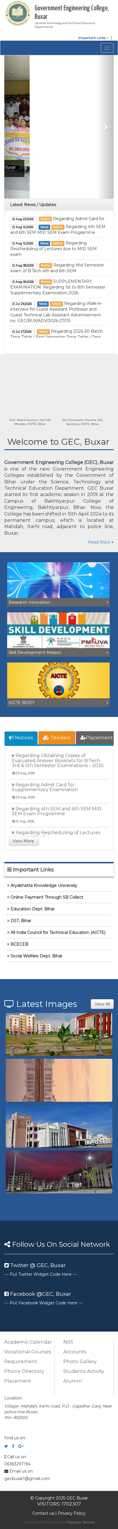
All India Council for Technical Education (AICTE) (58, 932)
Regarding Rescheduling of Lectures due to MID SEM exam (53, 242)
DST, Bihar (21, 920)
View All (102, 1004)
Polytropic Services (80, 1522)
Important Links (92, 38)
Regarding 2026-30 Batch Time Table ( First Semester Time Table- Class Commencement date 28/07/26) (56, 330)
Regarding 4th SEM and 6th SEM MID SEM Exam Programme (56, 811)
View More (24, 841)
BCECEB (19, 944)
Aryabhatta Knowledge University (44, 885)
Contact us (43, 1513)
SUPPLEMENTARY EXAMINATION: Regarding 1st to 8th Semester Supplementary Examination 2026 (57, 280)
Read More (99, 542)
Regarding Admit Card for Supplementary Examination (45, 787)
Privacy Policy (72, 1513)
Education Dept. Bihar (33, 908)
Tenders (60, 737)
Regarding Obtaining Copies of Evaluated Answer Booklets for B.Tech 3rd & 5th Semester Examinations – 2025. (58, 760)
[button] (12, 127)
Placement (99, 737)
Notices (23, 737)
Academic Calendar (28, 1342)
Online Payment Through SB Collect (47, 897)
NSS (68, 1342)
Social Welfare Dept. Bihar (36, 955)
